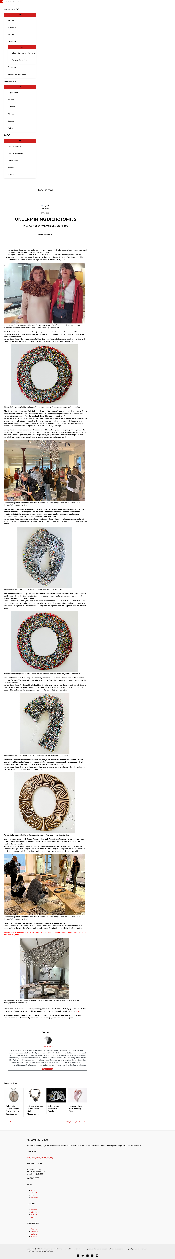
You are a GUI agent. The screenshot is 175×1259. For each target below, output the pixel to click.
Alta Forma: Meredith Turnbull (53, 1108)
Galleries (34, 1234)
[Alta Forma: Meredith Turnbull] (56, 1102)
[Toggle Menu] (20, 15)
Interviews (35, 1212)
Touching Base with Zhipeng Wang (75, 1108)
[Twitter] (82, 1256)
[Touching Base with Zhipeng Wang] (77, 1102)
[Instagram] (87, 1256)
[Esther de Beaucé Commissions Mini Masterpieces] (35, 1102)
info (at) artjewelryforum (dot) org (40, 1157)
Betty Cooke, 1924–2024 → (76, 1122)
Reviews (34, 1214)
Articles (34, 1210)
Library (33, 1217)
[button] (17, 9)
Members (34, 1231)
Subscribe (34, 1197)
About (33, 1190)
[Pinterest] (92, 1256)
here (17, 935)
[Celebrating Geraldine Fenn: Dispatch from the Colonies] (13, 1102)
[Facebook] (78, 1256)
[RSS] (97, 1256)
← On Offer (8, 1122)
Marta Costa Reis (46, 234)
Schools (34, 1236)
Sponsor (34, 1193)
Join (32, 1195)
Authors (34, 1229)
